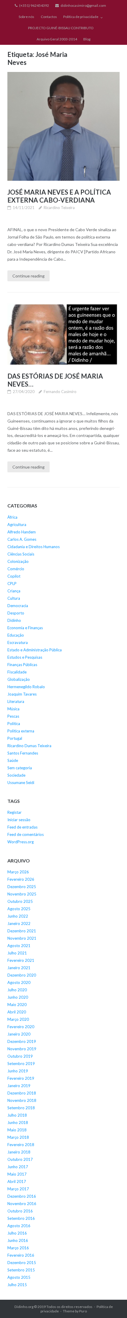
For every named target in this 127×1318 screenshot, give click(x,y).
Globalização (18, 679)
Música (13, 708)
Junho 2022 (17, 916)
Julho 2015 (17, 1284)
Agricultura (16, 524)
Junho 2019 (17, 1071)
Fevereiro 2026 (20, 879)
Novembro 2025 (21, 894)
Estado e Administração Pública (34, 650)
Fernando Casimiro (60, 391)
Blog (86, 39)
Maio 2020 (17, 1004)
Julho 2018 (17, 1115)
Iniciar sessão (18, 819)
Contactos (49, 16)
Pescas (13, 716)
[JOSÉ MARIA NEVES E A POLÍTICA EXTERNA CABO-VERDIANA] (63, 126)
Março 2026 (18, 872)
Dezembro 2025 (21, 886)
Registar (14, 812)
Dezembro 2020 (21, 975)
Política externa (20, 731)
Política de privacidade (80, 16)
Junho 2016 (17, 1240)
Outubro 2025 (20, 901)
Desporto (15, 613)
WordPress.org (20, 841)
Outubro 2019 (20, 1056)
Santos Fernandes (22, 753)
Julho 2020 (17, 989)
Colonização (18, 561)
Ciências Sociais (20, 554)
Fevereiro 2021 (20, 960)
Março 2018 (18, 1137)
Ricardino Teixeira (59, 207)
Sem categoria (19, 767)
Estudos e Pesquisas (24, 657)
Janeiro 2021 (18, 967)
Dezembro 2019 (21, 1041)
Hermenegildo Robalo (26, 686)
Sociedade (16, 775)
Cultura (13, 598)
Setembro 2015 (21, 1270)
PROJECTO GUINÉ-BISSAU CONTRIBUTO (61, 28)
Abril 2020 (16, 1012)
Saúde (12, 760)
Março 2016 (18, 1247)
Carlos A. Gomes (21, 539)
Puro (83, 1311)
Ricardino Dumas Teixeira (29, 745)
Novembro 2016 (21, 1203)
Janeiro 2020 (18, 1034)
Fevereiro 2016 (20, 1255)
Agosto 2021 (18, 945)
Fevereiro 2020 (20, 1026)
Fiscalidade (17, 672)
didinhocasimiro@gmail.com (83, 5)
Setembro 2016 (21, 1218)
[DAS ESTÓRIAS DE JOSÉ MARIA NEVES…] (63, 333)
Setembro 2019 (21, 1063)
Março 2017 (18, 1188)
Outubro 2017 (20, 1159)
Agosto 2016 (18, 1225)
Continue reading (28, 275)
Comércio (15, 568)
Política (13, 723)
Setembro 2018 (21, 1107)
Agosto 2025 (18, 908)
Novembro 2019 (21, 1048)
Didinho (14, 620)
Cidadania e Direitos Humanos (33, 546)
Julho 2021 (17, 953)
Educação (15, 635)
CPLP (12, 583)
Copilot (13, 576)
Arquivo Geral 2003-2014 (57, 39)
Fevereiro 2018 (20, 1144)
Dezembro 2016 (21, 1196)
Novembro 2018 (21, 1100)
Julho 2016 (17, 1233)
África (12, 517)
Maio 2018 (17, 1130)
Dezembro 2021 (21, 930)
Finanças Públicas (22, 664)
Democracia (17, 605)
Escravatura (17, 642)
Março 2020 (18, 1019)
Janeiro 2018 (18, 1152)
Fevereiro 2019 (20, 1078)
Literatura (15, 701)
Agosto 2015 (18, 1277)
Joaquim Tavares (22, 694)
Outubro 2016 (20, 1211)
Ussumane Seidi (20, 782)
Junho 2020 (17, 997)
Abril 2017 (16, 1181)
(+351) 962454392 (34, 5)
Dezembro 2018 (21, 1093)
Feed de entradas (22, 827)
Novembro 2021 (21, 938)
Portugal (14, 738)
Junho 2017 (17, 1166)
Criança (13, 591)
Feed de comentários (25, 834)
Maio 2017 (17, 1174)
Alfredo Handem (21, 532)
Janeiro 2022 (18, 923)
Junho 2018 (17, 1122)
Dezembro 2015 (21, 1262)
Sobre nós (26, 16)
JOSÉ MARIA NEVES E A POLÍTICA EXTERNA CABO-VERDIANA (59, 196)
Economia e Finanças (25, 627)
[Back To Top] (112, 1304)
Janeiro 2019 (18, 1085)
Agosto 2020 (18, 982)
